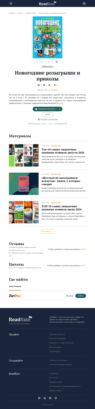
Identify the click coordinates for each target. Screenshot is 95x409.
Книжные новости (57, 334)
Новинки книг (56, 146)
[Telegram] (50, 398)
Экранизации (54, 351)
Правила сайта (55, 382)
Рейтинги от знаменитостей (61, 343)
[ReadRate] (47, 3)
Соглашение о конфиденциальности (65, 386)
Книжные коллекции (58, 360)
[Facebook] (39, 398)
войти (83, 249)
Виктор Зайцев (51, 90)
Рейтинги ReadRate (57, 338)
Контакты (53, 377)
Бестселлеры (55, 347)
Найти (47, 115)
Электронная (15, 286)
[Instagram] (45, 398)
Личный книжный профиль (60, 364)
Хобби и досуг (47, 67)
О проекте (54, 373)
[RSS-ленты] (56, 398)
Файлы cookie (55, 390)
